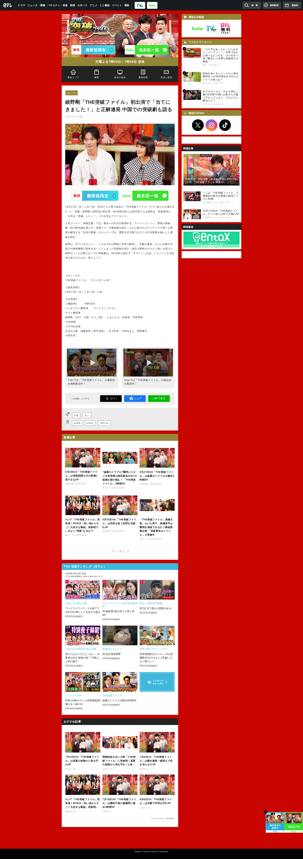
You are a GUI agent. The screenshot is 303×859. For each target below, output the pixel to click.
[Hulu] (147, 50)
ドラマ (21, 5)
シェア (138, 398)
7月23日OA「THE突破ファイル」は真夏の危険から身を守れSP (82, 760)
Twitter (198, 125)
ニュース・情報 (36, 5)
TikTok (225, 125)
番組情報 (143, 77)
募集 (96, 77)
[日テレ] (8, 5)
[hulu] (152, 5)
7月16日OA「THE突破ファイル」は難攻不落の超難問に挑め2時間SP (119, 803)
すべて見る (119, 551)
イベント (117, 5)
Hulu (145, 195)
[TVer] (140, 5)
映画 (72, 5)
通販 (126, 5)
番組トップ (73, 77)
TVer (95, 195)
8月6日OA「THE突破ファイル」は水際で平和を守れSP (156, 801)
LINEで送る (159, 398)
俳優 (76, 415)
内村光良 (104, 423)
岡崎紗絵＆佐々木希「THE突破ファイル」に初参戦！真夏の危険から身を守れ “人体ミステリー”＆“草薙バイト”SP (119, 760)
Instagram (211, 125)
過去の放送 (120, 77)
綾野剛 (77, 423)
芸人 (87, 415)
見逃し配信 (166, 77)
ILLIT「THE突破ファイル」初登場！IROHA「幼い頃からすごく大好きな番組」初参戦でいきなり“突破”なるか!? (82, 803)
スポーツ (82, 5)
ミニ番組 (105, 5)
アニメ (93, 5)
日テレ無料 (225, 28)
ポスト (113, 398)
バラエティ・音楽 (58, 5)
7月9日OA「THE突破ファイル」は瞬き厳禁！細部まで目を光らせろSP (156, 760)
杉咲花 (90, 423)
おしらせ (71, 93)
